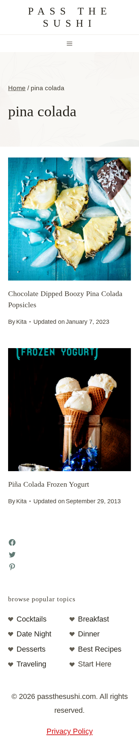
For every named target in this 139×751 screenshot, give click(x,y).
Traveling (31, 664)
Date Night (34, 634)
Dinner (89, 634)
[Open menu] (69, 43)
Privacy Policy (70, 731)
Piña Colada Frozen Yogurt (48, 484)
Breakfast (93, 619)
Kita (21, 321)
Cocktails (32, 619)
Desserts (31, 649)
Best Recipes (99, 649)
